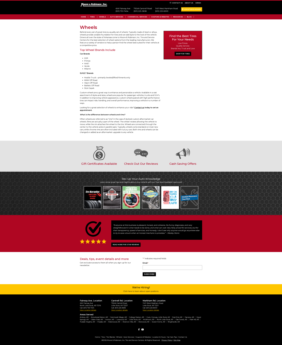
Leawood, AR (122, 320)
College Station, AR (136, 317)
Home (83, 17)
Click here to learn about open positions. (141, 291)
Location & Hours (192, 9)
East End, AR (177, 317)
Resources (178, 17)
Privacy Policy (166, 340)
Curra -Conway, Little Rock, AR (158, 317)
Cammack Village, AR (118, 317)
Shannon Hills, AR (129, 322)
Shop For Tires (183, 54)
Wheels (102, 17)
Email (145, 263)
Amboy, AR (84, 317)
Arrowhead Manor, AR (99, 317)
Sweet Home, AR (158, 322)
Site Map (177, 340)
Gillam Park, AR (97, 320)
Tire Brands (110, 337)
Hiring (198, 3)
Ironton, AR (109, 320)
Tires (92, 17)
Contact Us (177, 3)
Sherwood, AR (143, 322)
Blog (189, 17)
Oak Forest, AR (181, 320)
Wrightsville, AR (174, 322)
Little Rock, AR (135, 320)
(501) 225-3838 (140, 11)
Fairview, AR (189, 317)
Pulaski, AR (101, 322)
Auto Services (116, 17)
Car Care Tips (172, 337)
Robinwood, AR (114, 322)
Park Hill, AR (194, 320)
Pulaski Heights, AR (87, 322)
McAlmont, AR (148, 320)
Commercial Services (137, 17)
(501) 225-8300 (161, 11)
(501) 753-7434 (122, 11)
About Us (189, 3)
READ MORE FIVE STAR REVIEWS (126, 245)
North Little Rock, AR (165, 320)
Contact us (139, 108)
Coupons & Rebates (160, 17)
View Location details (88, 310)
